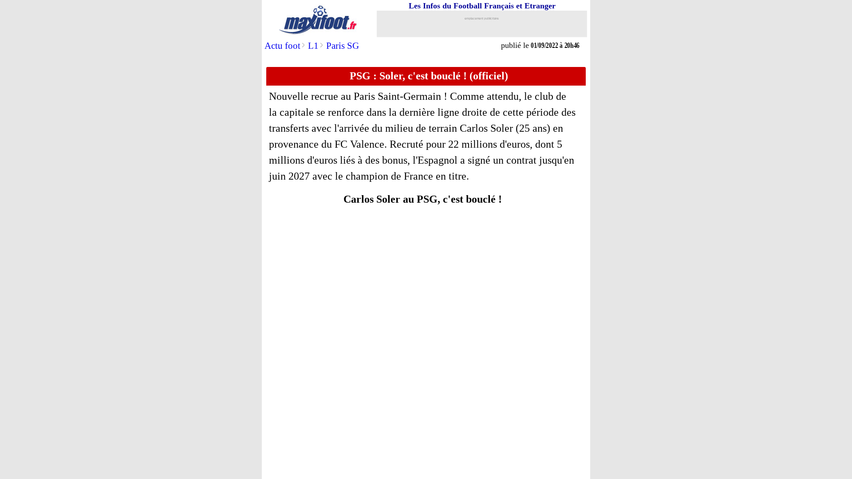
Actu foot (282, 45)
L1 (313, 45)
